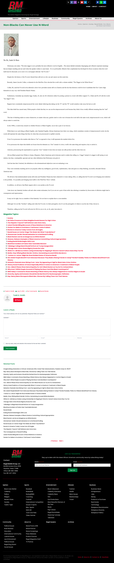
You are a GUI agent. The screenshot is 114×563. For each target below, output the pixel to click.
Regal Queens (78, 18)
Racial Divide (98, 24)
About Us (98, 18)
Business (55, 18)
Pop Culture (52, 510)
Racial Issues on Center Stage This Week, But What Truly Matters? (31, 232)
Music (50, 507)
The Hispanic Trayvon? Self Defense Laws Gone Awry (27, 223)
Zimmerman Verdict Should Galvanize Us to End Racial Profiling (30, 234)
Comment (6, 317)
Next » (61, 441)
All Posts (18, 300)
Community (65, 18)
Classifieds (105, 557)
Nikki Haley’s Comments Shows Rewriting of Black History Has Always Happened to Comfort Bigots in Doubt (46, 272)
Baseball (29, 489)
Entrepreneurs (96, 491)
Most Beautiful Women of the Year (56, 503)
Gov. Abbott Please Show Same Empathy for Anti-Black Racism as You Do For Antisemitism (40, 267)
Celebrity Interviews (54, 491)
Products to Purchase (98, 499)
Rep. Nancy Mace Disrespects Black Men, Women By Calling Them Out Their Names (38, 276)
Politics (6, 494)
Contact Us (95, 557)
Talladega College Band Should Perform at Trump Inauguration (30, 246)
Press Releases (31, 534)
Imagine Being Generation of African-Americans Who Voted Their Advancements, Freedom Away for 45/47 (37, 369)
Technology (95, 505)
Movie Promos (30, 528)
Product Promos (31, 536)
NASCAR (28, 510)
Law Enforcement (10, 539)
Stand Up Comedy (54, 515)
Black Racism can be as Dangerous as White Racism (26, 237)
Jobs (92, 494)
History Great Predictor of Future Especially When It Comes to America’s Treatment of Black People (43, 265)
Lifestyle (46, 18)
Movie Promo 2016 (32, 526)
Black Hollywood (53, 489)
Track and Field (31, 513)
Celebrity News (53, 494)
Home (80, 24)
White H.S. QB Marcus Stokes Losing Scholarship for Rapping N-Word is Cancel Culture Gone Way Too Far (45, 251)
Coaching (29, 497)
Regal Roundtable (54, 512)
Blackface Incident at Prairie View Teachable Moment (27, 244)
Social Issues (8, 547)
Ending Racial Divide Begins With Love (21, 241)
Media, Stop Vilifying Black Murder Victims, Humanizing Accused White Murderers (37, 253)
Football (28, 499)
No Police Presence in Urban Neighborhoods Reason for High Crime (32, 220)
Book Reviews (8, 528)
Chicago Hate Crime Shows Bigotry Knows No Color (26, 248)
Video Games (30, 515)
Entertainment (34, 18)
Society (91, 24)
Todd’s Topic (8, 505)
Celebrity (7, 491)
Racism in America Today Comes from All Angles (25, 230)
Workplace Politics (97, 513)
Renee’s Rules (8, 499)
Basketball (29, 491)
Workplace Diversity (97, 510)
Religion (6, 497)
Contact (6, 460)
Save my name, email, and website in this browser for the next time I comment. (26, 343)
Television (51, 518)
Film (49, 497)
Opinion (15, 18)
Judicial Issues (9, 536)
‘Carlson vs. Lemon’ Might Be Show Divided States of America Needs (32, 255)
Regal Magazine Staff (33, 539)
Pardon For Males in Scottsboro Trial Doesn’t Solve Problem (29, 227)
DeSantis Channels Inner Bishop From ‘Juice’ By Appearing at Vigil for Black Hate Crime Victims (42, 262)
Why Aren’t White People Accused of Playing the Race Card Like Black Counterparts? (38, 269)
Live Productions (53, 499)
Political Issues (9, 526)
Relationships (73, 497)
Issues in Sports (31, 505)
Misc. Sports (30, 507)
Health (71, 491)
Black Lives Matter (10, 489)
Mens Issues (73, 494)
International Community (12, 534)
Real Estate (95, 502)
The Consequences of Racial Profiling (15, 432)
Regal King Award (10, 544)
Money (93, 497)
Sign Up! (72, 470)
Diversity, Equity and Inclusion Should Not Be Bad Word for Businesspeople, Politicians (38, 274)
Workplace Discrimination (99, 507)
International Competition (34, 502)
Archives (89, 18)
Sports (23, 18)
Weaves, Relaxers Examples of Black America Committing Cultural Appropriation (37, 239)
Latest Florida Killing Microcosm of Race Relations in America (30, 225)
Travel (71, 499)
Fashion (72, 489)
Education (7, 531)
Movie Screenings (32, 531)
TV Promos (29, 542)
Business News (96, 489)
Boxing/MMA (30, 494)
